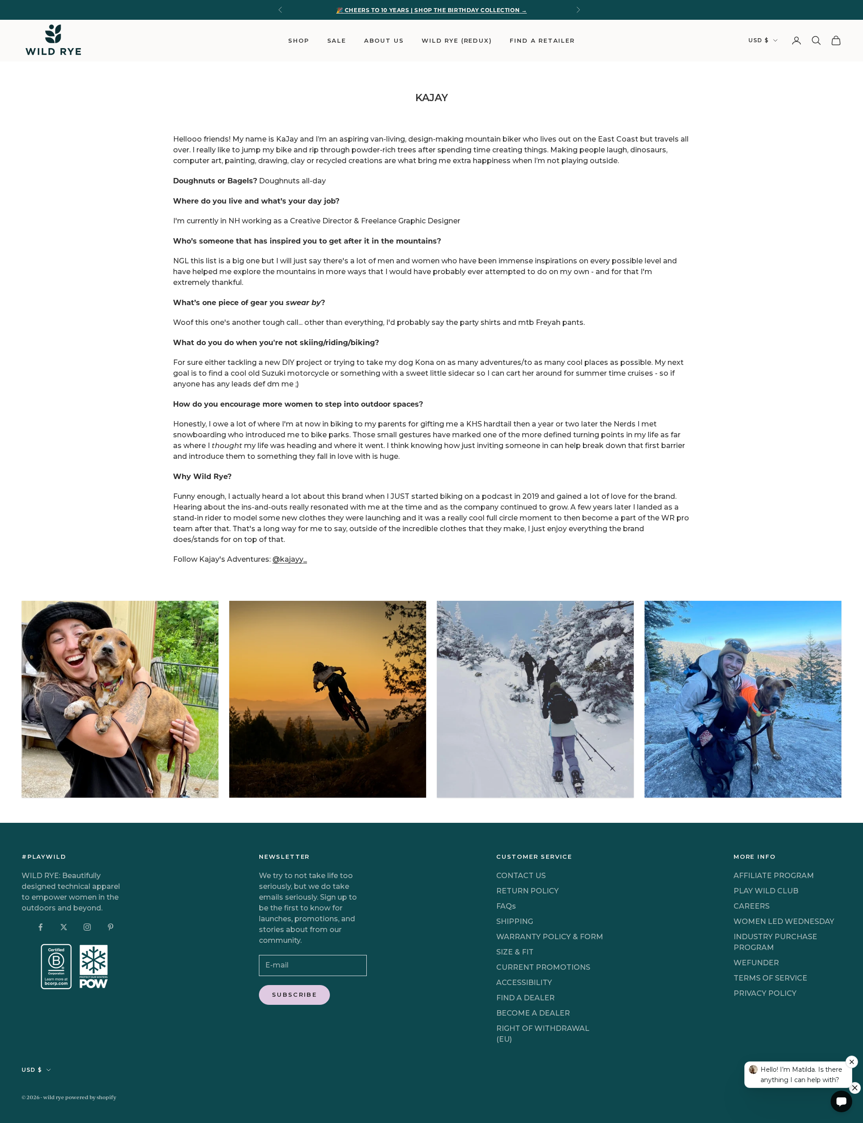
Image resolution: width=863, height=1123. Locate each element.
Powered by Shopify (90, 1097)
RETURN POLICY (527, 891)
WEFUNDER (756, 963)
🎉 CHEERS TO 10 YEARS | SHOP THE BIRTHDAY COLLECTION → (431, 9)
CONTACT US (521, 875)
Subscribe (294, 994)
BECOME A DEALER (533, 1013)
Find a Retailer (542, 40)
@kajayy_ (289, 559)
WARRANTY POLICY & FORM (549, 936)
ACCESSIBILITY (524, 982)
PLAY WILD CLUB (766, 891)
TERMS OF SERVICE (770, 978)
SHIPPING (514, 921)
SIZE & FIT (515, 952)
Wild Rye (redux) (457, 40)
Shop (298, 40)
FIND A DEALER (525, 998)
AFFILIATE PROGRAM (774, 875)
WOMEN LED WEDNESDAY (784, 921)
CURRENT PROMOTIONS (543, 967)
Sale (336, 40)
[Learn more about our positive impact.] (75, 967)
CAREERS (752, 906)
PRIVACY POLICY (765, 993)
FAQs (506, 906)
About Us (384, 40)
